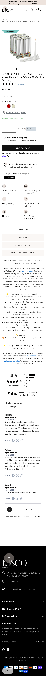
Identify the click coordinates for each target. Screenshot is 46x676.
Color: (9, 101)
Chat (26, 167)
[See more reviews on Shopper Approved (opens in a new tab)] (21, 440)
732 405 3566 (13, 581)
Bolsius (6, 90)
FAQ (31, 167)
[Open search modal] (31, 9)
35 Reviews (21, 84)
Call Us (20, 167)
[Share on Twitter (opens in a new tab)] (17, 440)
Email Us (12, 167)
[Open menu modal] (42, 9)
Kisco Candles (27, 657)
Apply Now (9, 177)
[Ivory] (13, 106)
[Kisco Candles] (7, 9)
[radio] (32, 375)
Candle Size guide (16, 112)
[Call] (26, 9)
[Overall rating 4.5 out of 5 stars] (9, 84)
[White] (4, 106)
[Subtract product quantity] (5, 128)
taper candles (27, 271)
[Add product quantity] (13, 128)
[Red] (9, 106)
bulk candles (32, 356)
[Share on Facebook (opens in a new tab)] (13, 440)
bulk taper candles (12, 361)
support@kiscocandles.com (21, 589)
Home (4, 19)
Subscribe (37, 641)
